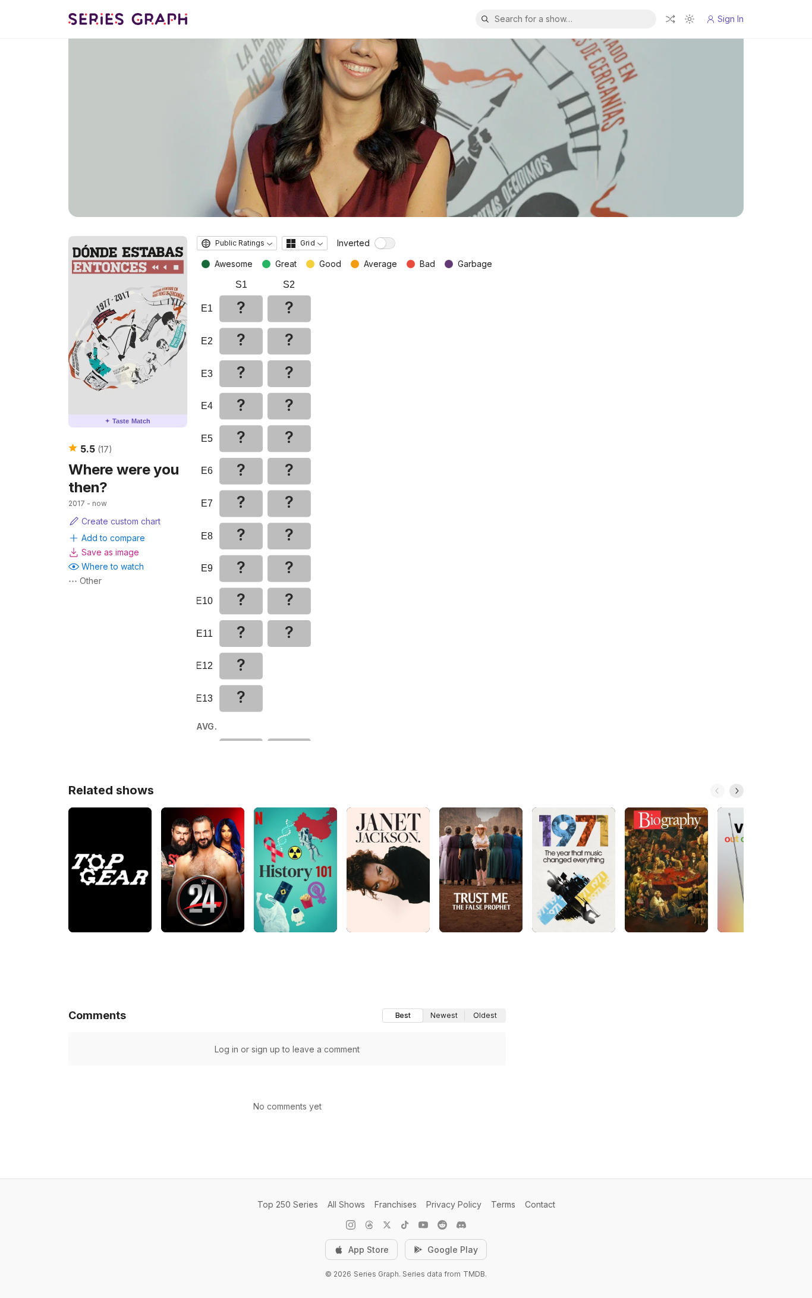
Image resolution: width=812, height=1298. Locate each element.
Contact (540, 1204)
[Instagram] (350, 1225)
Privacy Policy (453, 1204)
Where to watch (112, 566)
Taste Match (127, 421)
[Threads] (369, 1225)
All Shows (346, 1204)
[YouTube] (423, 1225)
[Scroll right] (736, 791)
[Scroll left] (717, 791)
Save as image (110, 552)
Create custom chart (120, 521)
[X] (387, 1225)
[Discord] (461, 1225)
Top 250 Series (287, 1204)
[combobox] (237, 243)
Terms (503, 1204)
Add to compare (113, 538)
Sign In (730, 19)
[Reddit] (442, 1225)
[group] (444, 1015)
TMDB (474, 1273)
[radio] (402, 1015)
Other (91, 581)
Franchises (395, 1204)
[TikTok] (405, 1225)
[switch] (384, 243)
